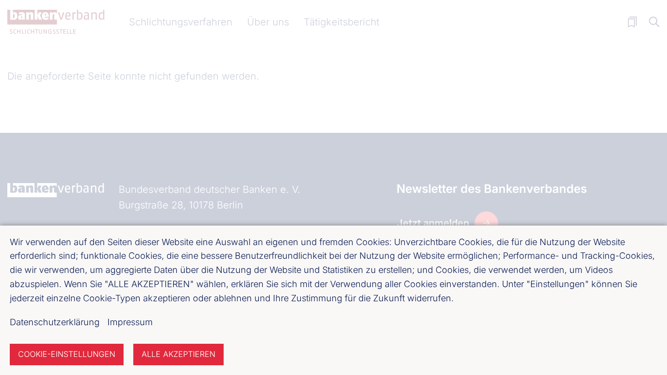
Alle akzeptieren (178, 354)
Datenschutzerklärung (55, 322)
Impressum (130, 322)
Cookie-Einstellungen (66, 354)
